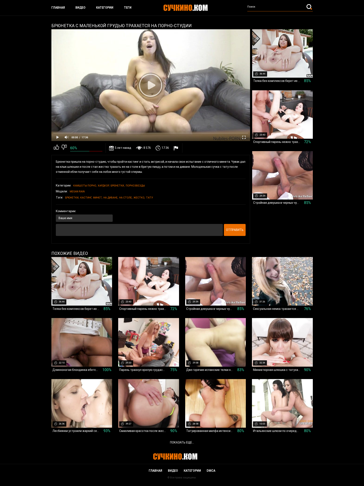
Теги (127, 7)
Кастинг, (86, 197)
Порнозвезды (135, 185)
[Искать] (309, 6)
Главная (58, 7)
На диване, (110, 197)
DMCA (211, 470)
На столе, (125, 197)
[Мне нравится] (56, 148)
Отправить (235, 230)
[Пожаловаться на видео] (176, 148)
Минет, (97, 197)
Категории (104, 7)
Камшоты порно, (85, 185)
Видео (80, 7)
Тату (149, 197)
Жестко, (139, 197)
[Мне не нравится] (64, 148)
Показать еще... (182, 442)
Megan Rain (77, 191)
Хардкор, (104, 185)
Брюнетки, (118, 185)
